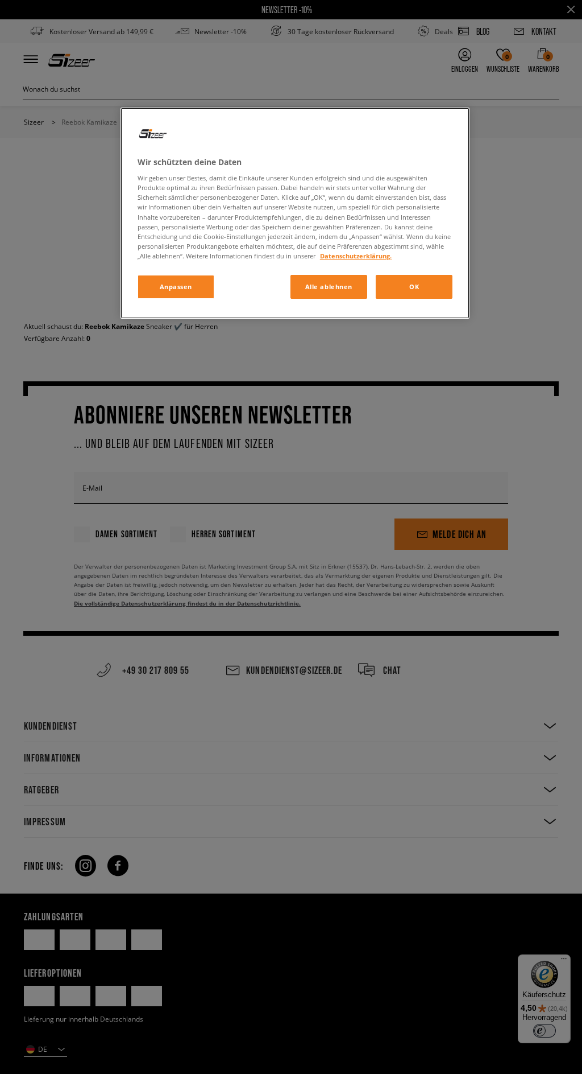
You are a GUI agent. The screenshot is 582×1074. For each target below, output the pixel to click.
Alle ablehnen (328, 286)
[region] (294, 213)
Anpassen (176, 286)
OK (414, 286)
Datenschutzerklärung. (356, 256)
